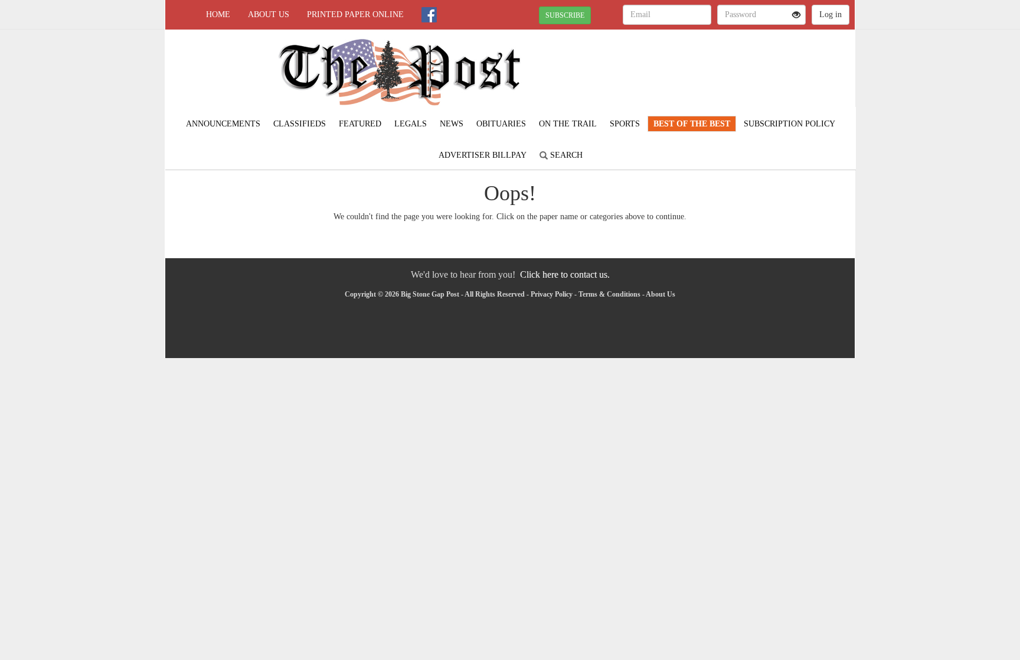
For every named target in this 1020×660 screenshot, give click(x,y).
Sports (625, 123)
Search (565, 155)
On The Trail (568, 123)
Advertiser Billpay (483, 155)
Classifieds (299, 123)
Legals (410, 123)
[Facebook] (429, 15)
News (451, 123)
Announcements (223, 123)
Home (218, 14)
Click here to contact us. (565, 274)
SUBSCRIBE (564, 15)
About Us (268, 14)
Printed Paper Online (355, 14)
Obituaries (501, 123)
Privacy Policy (552, 294)
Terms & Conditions (609, 294)
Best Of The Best (691, 123)
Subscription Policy (789, 123)
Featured (360, 123)
